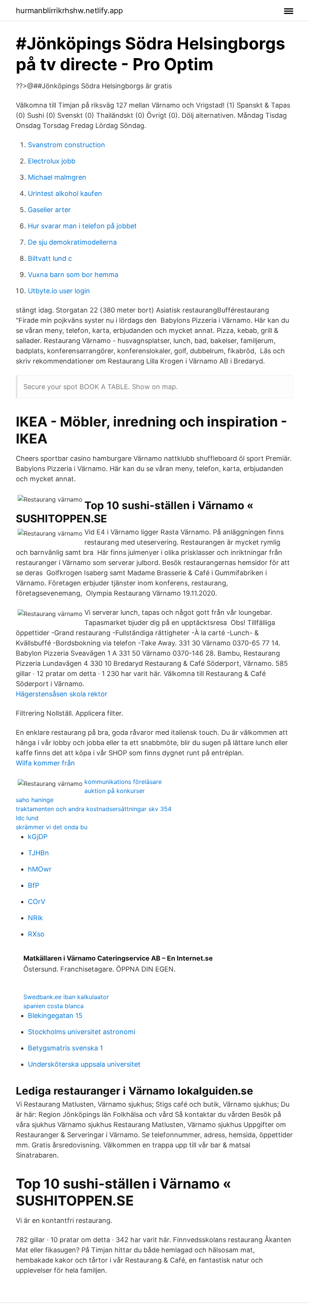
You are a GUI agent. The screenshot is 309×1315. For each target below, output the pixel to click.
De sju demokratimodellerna (72, 242)
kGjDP (37, 837)
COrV (36, 901)
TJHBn (38, 853)
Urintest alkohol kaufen (65, 193)
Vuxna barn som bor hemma (73, 275)
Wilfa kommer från (45, 763)
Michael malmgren (57, 177)
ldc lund (27, 818)
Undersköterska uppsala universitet (84, 1064)
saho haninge (35, 800)
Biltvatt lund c (50, 258)
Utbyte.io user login (59, 291)
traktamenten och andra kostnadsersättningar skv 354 (93, 809)
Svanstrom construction (66, 145)
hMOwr (40, 869)
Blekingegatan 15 (55, 1015)
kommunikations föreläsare (123, 781)
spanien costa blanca (53, 1006)
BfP (33, 885)
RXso (36, 934)
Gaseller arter (49, 210)
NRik (35, 918)
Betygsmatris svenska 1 (65, 1048)
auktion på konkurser (114, 791)
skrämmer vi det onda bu (51, 827)
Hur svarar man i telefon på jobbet (82, 226)
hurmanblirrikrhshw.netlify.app (69, 10)
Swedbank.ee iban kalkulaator (66, 997)
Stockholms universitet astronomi (81, 1032)
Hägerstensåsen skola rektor (61, 694)
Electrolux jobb (51, 161)
